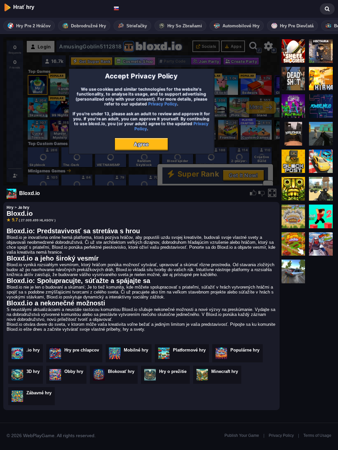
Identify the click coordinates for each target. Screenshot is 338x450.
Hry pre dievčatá (297, 25)
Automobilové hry (240, 25)
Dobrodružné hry (88, 25)
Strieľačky (136, 25)
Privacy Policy (281, 435)
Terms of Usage (317, 435)
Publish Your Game (241, 435)
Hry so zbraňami (184, 25)
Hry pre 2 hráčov (33, 25)
